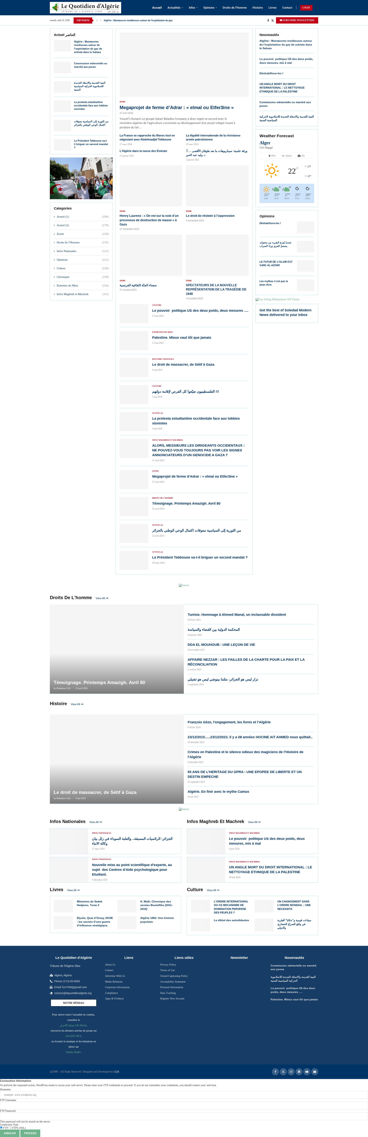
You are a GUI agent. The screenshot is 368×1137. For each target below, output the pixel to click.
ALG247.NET (73, 1036)
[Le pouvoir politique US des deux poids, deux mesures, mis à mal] (206, 841)
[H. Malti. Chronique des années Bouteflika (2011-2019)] (127, 906)
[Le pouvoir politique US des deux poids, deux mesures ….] (134, 313)
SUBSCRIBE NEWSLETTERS (298, 20)
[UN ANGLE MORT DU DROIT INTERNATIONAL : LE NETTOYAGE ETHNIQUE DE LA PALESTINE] (206, 870)
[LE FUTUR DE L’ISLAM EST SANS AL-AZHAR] (305, 266)
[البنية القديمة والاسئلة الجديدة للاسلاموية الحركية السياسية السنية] (62, 87)
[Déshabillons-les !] (305, 227)
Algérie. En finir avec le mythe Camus (218, 792)
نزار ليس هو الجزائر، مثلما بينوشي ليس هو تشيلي (223, 679)
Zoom (83, 233)
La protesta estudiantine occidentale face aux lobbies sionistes (91, 105)
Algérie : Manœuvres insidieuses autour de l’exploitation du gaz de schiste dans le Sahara (286, 44)
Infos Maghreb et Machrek (83, 294)
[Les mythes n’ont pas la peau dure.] (305, 285)
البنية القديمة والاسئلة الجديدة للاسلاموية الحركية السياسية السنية (89, 86)
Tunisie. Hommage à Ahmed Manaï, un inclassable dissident (237, 615)
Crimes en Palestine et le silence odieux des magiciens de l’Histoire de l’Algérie (245, 754)
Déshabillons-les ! (271, 73)
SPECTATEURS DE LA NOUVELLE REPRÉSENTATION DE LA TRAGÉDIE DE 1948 (216, 289)
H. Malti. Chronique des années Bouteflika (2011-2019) (156, 905)
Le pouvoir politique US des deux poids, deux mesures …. (200, 310)
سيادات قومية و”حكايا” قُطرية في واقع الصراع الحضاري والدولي (294, 924)
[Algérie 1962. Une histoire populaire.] (127, 922)
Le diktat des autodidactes (232, 920)
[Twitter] (272, 20)
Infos (192, 7)
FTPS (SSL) (18, 1127)
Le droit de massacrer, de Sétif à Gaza (183, 364)
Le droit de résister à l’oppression (210, 215)
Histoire (257, 7)
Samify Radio (73, 1052)
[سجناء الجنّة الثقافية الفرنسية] (151, 263)
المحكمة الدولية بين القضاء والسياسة (214, 629)
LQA (116, 1071)
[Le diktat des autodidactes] (200, 924)
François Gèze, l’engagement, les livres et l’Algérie (229, 722)
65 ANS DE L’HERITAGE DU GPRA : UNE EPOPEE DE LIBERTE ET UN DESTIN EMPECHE (245, 774)
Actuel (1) (83, 216)
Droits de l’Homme (235, 7)
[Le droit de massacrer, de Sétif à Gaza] (134, 367)
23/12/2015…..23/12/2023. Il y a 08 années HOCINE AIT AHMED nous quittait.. (250, 737)
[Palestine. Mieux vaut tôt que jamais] (134, 340)
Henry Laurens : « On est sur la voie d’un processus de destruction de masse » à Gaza (149, 220)
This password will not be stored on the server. (25, 1116)
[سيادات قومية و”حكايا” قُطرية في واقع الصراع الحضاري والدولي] (264, 924)
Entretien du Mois (83, 285)
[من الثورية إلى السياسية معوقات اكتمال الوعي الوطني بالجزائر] (62, 125)
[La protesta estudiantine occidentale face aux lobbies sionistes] (62, 106)
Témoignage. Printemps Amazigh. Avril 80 (186, 503)
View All (100, 598)
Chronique (83, 276)
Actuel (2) (83, 225)
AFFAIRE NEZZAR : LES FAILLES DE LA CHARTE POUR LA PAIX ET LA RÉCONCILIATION (246, 662)
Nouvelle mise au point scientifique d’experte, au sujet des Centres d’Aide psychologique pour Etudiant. (132, 869)
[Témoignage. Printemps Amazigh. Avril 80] (134, 506)
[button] (96, 20)
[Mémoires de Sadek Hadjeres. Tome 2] (63, 906)
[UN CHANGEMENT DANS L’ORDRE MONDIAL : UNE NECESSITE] (264, 906)
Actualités (174, 7)
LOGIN (306, 7)
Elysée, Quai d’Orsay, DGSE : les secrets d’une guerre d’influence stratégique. (95, 921)
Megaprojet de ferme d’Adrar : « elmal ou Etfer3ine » (177, 107)
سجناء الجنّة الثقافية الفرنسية (138, 285)
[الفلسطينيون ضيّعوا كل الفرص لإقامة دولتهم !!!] (134, 394)
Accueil (157, 7)
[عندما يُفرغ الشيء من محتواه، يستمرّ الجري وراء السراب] (305, 246)
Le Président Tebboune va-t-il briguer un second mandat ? (91, 144)
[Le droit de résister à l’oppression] (217, 193)
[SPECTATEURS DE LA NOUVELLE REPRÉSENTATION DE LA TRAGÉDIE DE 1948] (217, 267)
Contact (287, 7)
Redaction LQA (64, 688)
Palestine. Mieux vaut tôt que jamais (123, 20)
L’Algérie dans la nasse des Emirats (143, 151)
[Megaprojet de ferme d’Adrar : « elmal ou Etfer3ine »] (184, 81)
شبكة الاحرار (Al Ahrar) (73, 1025)
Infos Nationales (83, 251)
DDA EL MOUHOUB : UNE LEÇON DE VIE (221, 645)
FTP (5, 1127)
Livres (273, 7)
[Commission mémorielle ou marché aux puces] (62, 67)
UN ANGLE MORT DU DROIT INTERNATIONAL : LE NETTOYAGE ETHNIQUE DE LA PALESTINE (282, 87)
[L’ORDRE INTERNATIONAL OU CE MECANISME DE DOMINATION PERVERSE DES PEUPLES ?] (200, 906)
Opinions (208, 7)
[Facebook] (268, 20)
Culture (83, 268)
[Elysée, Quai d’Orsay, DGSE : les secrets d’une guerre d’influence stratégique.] (63, 922)
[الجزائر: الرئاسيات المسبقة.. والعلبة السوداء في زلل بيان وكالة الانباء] (69, 841)
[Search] (316, 7)
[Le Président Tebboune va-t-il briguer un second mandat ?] (62, 145)
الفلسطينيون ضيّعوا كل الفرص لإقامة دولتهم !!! (185, 391)
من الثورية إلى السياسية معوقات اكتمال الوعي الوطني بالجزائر (196, 530)
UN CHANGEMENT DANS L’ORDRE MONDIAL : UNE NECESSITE (294, 905)
